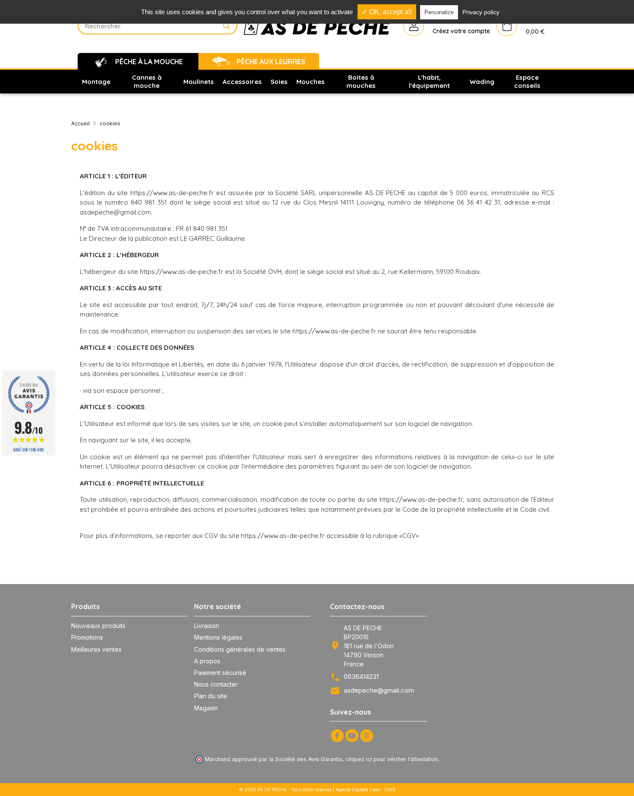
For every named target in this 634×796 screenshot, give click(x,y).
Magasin (206, 708)
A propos (207, 661)
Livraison (206, 625)
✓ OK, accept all (387, 12)
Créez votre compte (461, 31)
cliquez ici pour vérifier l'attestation (392, 759)
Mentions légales (218, 637)
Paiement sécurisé (220, 672)
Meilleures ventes (96, 649)
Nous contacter (216, 684)
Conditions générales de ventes (240, 649)
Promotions (87, 637)
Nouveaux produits (98, 625)
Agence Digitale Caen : (360, 789)
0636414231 (361, 676)
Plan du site (210, 696)
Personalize (439, 12)
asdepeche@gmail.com (379, 690)
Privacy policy (480, 12)
